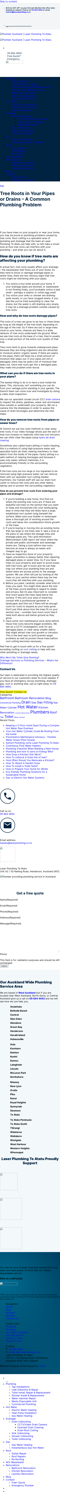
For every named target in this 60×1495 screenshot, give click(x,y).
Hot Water (11, 101)
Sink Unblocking (21, 127)
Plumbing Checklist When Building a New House (32, 748)
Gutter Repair (19, 148)
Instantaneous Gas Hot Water (28, 142)
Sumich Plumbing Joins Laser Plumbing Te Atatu (32, 742)
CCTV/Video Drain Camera (32, 119)
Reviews (10, 1312)
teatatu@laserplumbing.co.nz (18, 12)
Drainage (11, 113)
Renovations (12, 159)
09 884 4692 (37, 10)
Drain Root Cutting (27, 124)
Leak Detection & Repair (25, 84)
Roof (8, 145)
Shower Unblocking (22, 130)
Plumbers (39, 711)
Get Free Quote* (15, 1335)
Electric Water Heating (24, 104)
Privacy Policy (13, 1341)
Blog (8, 171)
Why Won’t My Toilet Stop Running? (19, 657)
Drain (2, 186)
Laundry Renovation (23, 168)
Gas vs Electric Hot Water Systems (25, 777)
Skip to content (8, 1)
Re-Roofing (18, 153)
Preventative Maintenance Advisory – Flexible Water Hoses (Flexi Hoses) (31, 738)
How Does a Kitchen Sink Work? (23, 754)
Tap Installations (21, 81)
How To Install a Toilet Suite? (22, 766)
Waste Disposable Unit (24, 95)
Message (10, 923)
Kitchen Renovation (22, 165)
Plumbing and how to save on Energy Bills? (29, 751)
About (9, 1306)
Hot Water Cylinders (17, 1332)
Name (9, 899)
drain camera (53, 399)
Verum (42, 1366)
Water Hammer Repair (24, 92)
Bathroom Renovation (24, 162)
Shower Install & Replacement (28, 90)
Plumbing (11, 78)
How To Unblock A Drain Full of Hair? (26, 757)
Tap (2, 717)
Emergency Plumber (23, 180)
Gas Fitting (45, 702)
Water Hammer (19, 717)
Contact (10, 174)
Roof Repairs (19, 150)
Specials (10, 1315)
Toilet (8, 716)
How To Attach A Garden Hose (23, 763)
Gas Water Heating (22, 110)
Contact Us (12, 1318)
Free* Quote (18, 177)
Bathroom (7, 698)
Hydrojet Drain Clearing (30, 121)
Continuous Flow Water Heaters (23, 745)
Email (8, 905)
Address (10, 917)
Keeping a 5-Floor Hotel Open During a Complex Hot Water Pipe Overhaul (32, 727)
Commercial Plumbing (24, 98)
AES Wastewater (15, 156)
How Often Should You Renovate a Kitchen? (30, 760)
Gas (8, 136)
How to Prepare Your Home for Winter (27, 768)
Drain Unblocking (21, 116)
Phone (9, 911)
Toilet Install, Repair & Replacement (31, 87)
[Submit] (7, 26)
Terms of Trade (14, 1338)
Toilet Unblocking (21, 133)
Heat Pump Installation (24, 107)
